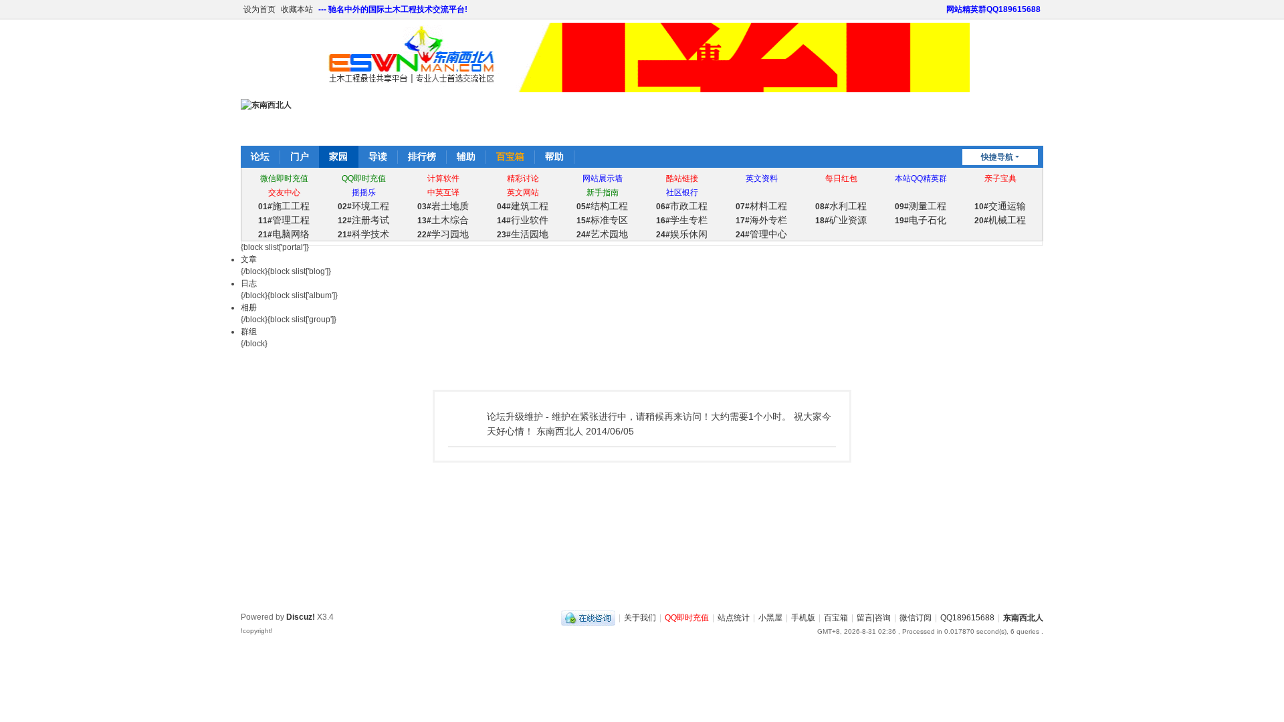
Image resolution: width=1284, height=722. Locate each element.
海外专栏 (761, 220)
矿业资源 (841, 220)
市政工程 (682, 206)
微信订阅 (915, 617)
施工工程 (284, 206)
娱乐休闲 (682, 234)
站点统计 (734, 617)
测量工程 (920, 206)
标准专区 (602, 220)
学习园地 (443, 234)
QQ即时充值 (687, 617)
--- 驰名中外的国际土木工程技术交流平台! (392, 9)
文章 (249, 259)
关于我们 (640, 617)
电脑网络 (284, 234)
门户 (299, 156)
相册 (249, 307)
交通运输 (1000, 206)
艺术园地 (602, 234)
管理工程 (284, 220)
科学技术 (363, 234)
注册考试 (363, 220)
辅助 (466, 156)
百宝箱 (510, 156)
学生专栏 (682, 220)
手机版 (803, 617)
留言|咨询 (874, 617)
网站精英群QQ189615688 (993, 9)
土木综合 (443, 220)
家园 (338, 156)
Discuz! (300, 617)
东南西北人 (1023, 617)
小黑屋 (770, 617)
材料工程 (761, 206)
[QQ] (588, 617)
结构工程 (602, 206)
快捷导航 (997, 157)
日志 (249, 283)
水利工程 (841, 206)
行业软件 (522, 220)
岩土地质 (443, 206)
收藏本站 (297, 9)
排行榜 (422, 156)
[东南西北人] (266, 105)
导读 (377, 156)
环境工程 (363, 206)
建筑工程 (522, 206)
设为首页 (259, 9)
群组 (249, 331)
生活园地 (522, 234)
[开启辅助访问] (940, 9)
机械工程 (1000, 220)
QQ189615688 (967, 617)
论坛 (260, 156)
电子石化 (920, 220)
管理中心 (761, 234)
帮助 (554, 156)
